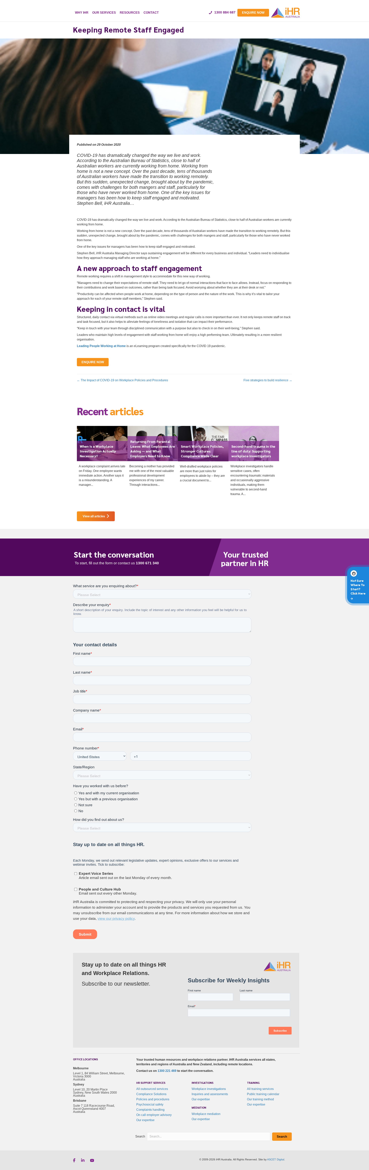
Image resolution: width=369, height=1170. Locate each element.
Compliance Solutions (151, 1094)
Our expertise (145, 1120)
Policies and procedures (152, 1099)
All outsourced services (152, 1089)
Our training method (260, 1099)
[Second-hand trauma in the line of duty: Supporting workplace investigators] (254, 462)
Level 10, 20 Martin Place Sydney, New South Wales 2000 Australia (95, 1092)
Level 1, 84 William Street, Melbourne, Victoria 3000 (99, 1075)
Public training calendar (263, 1094)
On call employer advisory (154, 1114)
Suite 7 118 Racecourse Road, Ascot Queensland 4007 (94, 1107)
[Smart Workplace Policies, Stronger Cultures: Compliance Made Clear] (203, 456)
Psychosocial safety (149, 1104)
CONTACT (151, 12)
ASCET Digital (275, 1159)
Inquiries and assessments (210, 1094)
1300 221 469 (167, 1070)
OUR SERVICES (104, 12)
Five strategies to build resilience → (268, 380)
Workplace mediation (206, 1114)
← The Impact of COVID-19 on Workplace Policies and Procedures (122, 380)
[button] (282, 1136)
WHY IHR (81, 12)
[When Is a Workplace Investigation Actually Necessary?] (102, 458)
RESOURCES (130, 12)
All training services (260, 1089)
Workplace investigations (209, 1089)
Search (140, 1136)
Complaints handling (150, 1109)
